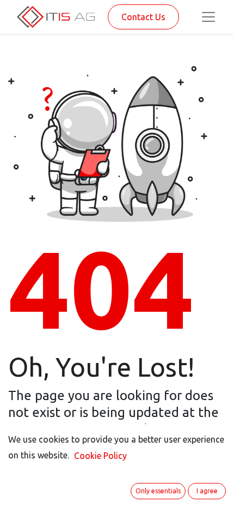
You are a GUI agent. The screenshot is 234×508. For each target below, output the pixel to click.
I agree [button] (207, 490)
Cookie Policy (100, 456)
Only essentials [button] (158, 490)
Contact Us (143, 17)
